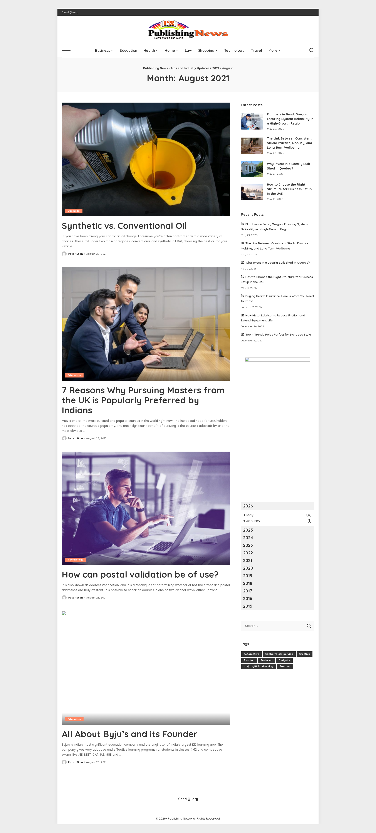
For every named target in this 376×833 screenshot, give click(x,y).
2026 (248, 506)
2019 (247, 575)
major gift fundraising (258, 666)
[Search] (311, 50)
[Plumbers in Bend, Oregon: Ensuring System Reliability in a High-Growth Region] (252, 121)
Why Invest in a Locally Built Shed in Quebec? (277, 262)
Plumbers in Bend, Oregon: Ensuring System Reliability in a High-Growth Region (290, 118)
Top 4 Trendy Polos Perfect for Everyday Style (278, 334)
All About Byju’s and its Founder (130, 733)
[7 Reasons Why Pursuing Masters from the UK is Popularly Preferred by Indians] (146, 324)
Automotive (251, 653)
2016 (247, 598)
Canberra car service (279, 653)
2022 (248, 552)
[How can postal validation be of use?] (146, 508)
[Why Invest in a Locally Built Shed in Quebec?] (252, 169)
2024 (248, 537)
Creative (304, 653)
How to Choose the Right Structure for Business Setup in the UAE (289, 189)
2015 (247, 606)
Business (74, 210)
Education (74, 375)
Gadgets (284, 660)
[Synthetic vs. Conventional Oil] (146, 159)
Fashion (249, 660)
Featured (267, 660)
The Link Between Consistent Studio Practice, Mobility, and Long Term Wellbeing (289, 143)
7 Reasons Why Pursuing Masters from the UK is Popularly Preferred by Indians (143, 400)
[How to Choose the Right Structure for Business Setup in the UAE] (252, 192)
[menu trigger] (68, 50)
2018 (247, 583)
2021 (247, 560)
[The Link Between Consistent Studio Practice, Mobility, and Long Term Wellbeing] (252, 146)
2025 (248, 530)
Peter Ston (75, 253)
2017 (247, 591)
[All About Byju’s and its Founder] (146, 667)
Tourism (284, 666)
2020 (248, 568)
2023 (248, 545)
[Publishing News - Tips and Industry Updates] (188, 30)
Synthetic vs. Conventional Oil (124, 225)
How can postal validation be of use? (140, 574)
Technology (75, 559)
